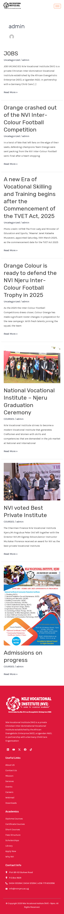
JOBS (11, 53)
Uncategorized (12, 60)
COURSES (9, 419)
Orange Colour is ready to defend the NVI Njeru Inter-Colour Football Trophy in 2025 (30, 280)
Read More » (11, 92)
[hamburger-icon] (57, 6)
